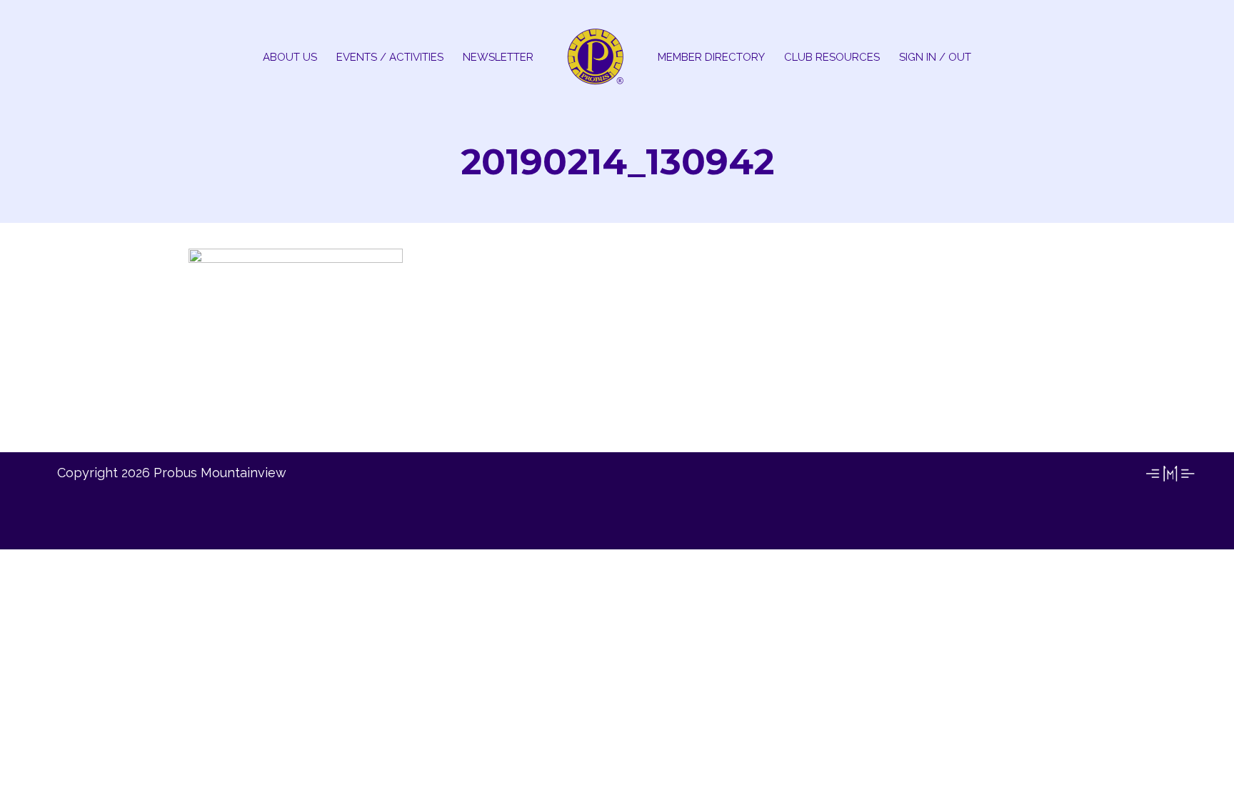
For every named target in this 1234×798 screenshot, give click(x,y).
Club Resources (832, 57)
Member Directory (711, 57)
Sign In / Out (935, 57)
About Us (290, 57)
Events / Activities (389, 57)
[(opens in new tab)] (1169, 480)
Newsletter (498, 57)
